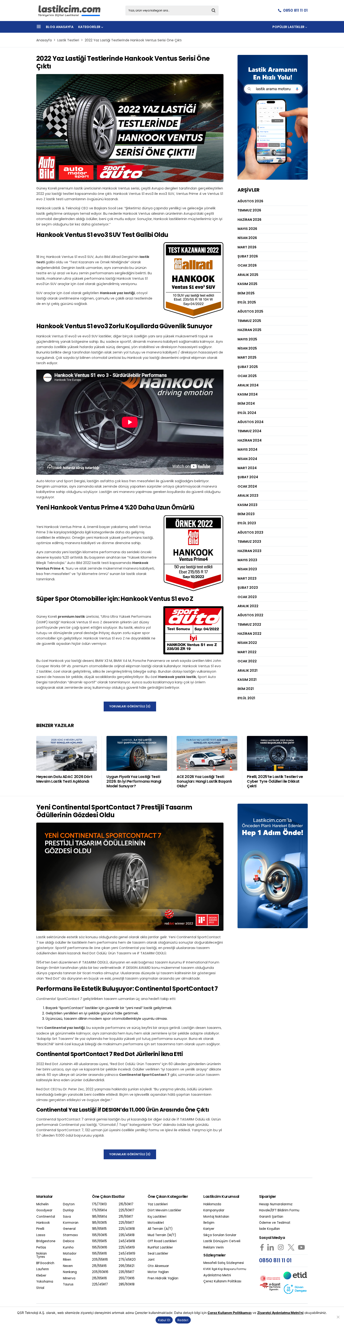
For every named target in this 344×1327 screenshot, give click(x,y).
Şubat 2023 (248, 587)
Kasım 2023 (247, 505)
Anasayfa (44, 40)
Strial (40, 1288)
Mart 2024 (247, 468)
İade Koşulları (269, 1229)
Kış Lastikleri (157, 1216)
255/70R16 (127, 1278)
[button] (38, 27)
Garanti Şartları (271, 1216)
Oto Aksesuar (158, 1266)
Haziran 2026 (249, 219)
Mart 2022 (247, 652)
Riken (67, 1259)
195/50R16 (99, 1247)
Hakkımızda (212, 1204)
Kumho (68, 1247)
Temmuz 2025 (249, 320)
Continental (45, 1216)
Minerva (69, 1278)
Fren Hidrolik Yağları (163, 1278)
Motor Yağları (158, 1272)
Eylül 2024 (247, 412)
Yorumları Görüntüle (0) (129, 706)
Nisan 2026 (247, 237)
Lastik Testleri (68, 40)
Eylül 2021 (246, 698)
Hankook (43, 1222)
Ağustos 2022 (250, 615)
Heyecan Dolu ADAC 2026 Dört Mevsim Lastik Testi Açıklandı (64, 779)
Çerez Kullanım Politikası (222, 1281)
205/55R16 (100, 1259)
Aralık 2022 (248, 606)
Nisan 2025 (247, 348)
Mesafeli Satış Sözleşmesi (223, 1263)
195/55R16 (99, 1253)
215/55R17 (126, 1216)
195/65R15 (99, 1241)
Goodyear (44, 1210)
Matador (70, 1253)
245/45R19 (127, 1253)
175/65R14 (99, 1210)
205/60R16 (100, 1272)
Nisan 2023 (247, 569)
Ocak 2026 (247, 265)
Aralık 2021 (247, 670)
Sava (67, 1216)
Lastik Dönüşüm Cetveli (221, 1241)
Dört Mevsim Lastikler (164, 1210)
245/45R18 (127, 1241)
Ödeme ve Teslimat (274, 1222)
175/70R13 (99, 1204)
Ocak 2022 (247, 661)
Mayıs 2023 (247, 560)
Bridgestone (45, 1241)
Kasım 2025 (247, 284)
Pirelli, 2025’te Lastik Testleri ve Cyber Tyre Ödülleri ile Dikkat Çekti (275, 781)
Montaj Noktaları (216, 1216)
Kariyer (208, 1229)
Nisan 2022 (247, 642)
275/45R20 (127, 1259)
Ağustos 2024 (250, 422)
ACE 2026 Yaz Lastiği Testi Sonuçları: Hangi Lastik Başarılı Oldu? (204, 781)
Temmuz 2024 (249, 431)
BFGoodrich (45, 1263)
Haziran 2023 (249, 551)
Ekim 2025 (246, 293)
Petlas (41, 1247)
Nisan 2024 (247, 459)
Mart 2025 (247, 357)
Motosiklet (156, 1222)
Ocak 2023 (247, 597)
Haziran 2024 (250, 440)
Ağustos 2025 (250, 311)
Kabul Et (164, 1320)
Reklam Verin (213, 1247)
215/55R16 (99, 1266)
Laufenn (42, 1269)
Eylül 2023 (247, 523)
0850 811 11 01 (295, 10)
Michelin (42, 1204)
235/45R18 (127, 1235)
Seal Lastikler (158, 1253)
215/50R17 (126, 1204)
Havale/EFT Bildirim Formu (279, 1210)
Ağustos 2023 (250, 532)
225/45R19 (127, 1247)
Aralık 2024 (248, 385)
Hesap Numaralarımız (276, 1204)
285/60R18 (127, 1284)
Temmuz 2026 (249, 210)
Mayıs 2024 (247, 449)
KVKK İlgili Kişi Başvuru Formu (224, 1269)
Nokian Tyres (41, 1255)
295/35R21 (126, 1266)
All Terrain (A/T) (160, 1229)
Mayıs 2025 (247, 339)
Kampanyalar (213, 1210)
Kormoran (70, 1222)
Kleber (41, 1275)
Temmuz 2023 (249, 541)
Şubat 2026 (248, 256)
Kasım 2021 (247, 679)
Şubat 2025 (248, 366)
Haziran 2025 (249, 330)
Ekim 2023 (246, 514)
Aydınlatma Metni (217, 1275)
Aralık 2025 (248, 274)
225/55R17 (126, 1222)
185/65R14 (99, 1216)
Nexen (68, 1266)
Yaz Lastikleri (158, 1204)
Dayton (69, 1204)
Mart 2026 (247, 247)
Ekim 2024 (246, 403)
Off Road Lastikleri (162, 1241)
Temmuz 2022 (249, 624)
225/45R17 (100, 1284)
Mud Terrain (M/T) (162, 1235)
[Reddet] (338, 1317)
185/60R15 (99, 1222)
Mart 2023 (247, 578)
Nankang (70, 1272)
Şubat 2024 (248, 477)
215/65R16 (99, 1278)
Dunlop (68, 1210)
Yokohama (44, 1281)
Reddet (182, 1320)
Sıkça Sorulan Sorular (219, 1235)
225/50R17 (126, 1210)
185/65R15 (99, 1229)
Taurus (68, 1284)
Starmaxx (70, 1235)
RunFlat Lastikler (160, 1247)
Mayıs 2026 (247, 228)
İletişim (208, 1222)
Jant (151, 1259)
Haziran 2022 (249, 633)
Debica (68, 1241)
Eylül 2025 (247, 302)
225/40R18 (127, 1229)
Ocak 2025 (247, 376)
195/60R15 (99, 1235)
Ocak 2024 (247, 486)
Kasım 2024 (248, 394)
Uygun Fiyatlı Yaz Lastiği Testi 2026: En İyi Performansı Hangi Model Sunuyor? (133, 781)
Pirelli (40, 1229)
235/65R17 (126, 1272)
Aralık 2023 (248, 495)
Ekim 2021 (246, 688)
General (69, 1229)
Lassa (40, 1235)
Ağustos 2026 (250, 201)
